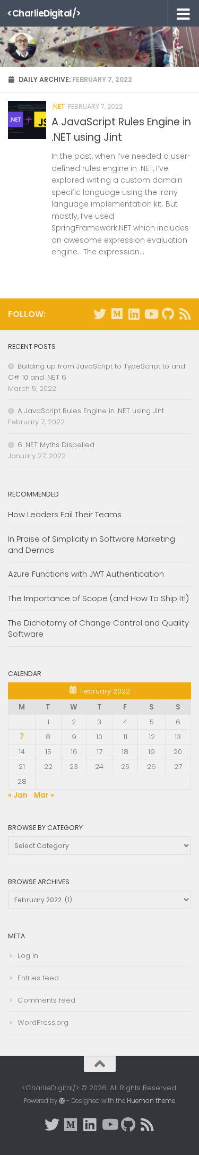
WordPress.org (43, 1022)
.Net (58, 106)
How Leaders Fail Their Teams (65, 514)
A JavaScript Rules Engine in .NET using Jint (91, 411)
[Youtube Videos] (150, 313)
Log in (28, 956)
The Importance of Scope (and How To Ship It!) (98, 598)
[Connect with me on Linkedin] (133, 313)
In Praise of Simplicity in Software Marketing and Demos (91, 544)
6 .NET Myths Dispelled (56, 445)
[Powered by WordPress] (62, 1101)
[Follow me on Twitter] (99, 313)
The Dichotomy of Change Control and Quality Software (98, 628)
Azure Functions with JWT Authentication (86, 573)
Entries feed (38, 978)
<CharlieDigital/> (44, 13)
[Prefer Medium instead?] (116, 313)
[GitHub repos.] (167, 313)
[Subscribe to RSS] (184, 313)
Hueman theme (151, 1101)
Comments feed (46, 1000)
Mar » (44, 795)
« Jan (18, 795)
